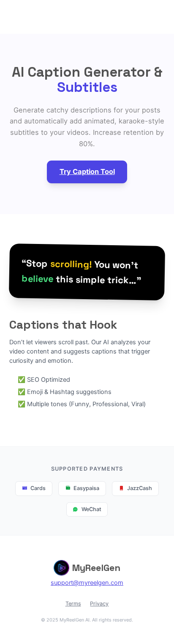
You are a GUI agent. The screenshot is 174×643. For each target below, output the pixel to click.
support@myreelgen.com (87, 583)
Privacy (99, 603)
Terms (73, 603)
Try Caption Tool (87, 171)
